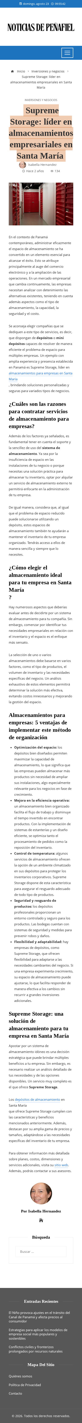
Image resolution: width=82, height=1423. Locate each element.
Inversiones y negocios (41, 100)
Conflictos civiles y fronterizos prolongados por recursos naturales (36, 1349)
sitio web (61, 1165)
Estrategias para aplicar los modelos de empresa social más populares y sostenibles (38, 1334)
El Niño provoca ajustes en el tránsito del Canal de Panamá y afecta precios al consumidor (39, 1316)
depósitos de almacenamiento (37, 1099)
